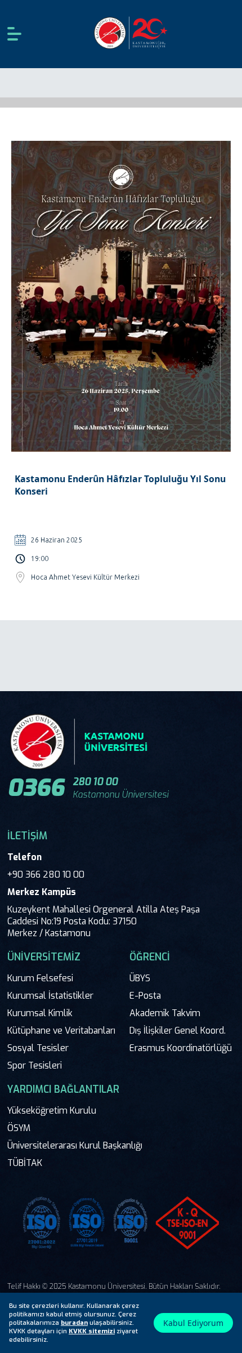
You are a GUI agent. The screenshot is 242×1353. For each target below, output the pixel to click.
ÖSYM (18, 1128)
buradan (74, 1323)
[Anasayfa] (131, 34)
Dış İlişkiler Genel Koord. (177, 1030)
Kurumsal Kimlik (40, 1013)
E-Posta (145, 996)
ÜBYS (139, 978)
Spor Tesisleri (34, 1065)
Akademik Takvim (164, 1013)
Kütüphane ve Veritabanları (61, 1030)
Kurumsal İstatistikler (50, 996)
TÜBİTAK (24, 1163)
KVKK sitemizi (92, 1331)
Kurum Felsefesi (40, 978)
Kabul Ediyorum (193, 1323)
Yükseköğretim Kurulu (51, 1110)
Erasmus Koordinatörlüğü (180, 1048)
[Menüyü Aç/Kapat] (14, 33)
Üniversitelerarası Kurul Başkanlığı (74, 1145)
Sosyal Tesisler (38, 1048)
